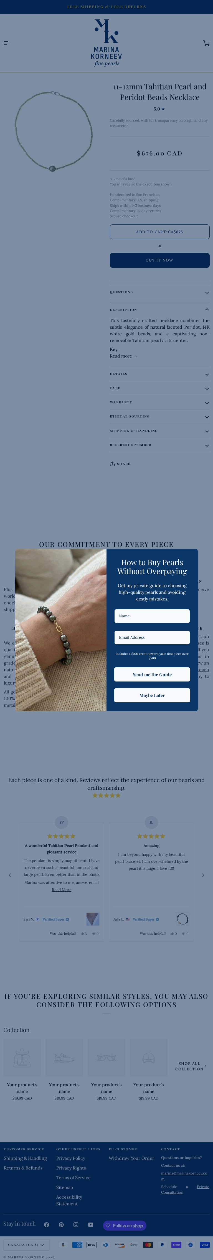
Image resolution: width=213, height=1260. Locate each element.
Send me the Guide (152, 674)
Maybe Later (152, 695)
